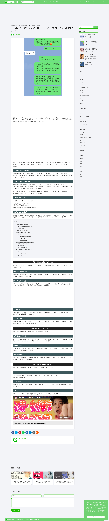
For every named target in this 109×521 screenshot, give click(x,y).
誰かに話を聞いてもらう (25, 236)
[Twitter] (16, 432)
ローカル (82, 158)
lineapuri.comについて (35, 519)
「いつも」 (21, 251)
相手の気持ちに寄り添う (25, 243)
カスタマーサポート (84, 95)
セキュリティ (83, 121)
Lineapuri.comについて (98, 2)
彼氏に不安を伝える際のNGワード (24, 249)
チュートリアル (83, 124)
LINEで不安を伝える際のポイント (24, 226)
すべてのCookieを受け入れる (96, 516)
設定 (81, 174)
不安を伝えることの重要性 (23, 224)
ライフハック (83, 156)
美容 (81, 171)
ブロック (82, 150)
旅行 (81, 169)
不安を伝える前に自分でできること (24, 232)
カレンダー (82, 106)
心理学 (81, 161)
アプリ (81, 82)
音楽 (81, 177)
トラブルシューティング (48, 2)
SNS (80, 74)
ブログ (81, 2)
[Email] (33, 432)
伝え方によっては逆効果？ (23, 230)
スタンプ (82, 119)
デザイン (82, 135)
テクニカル (82, 127)
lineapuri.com (17, 34)
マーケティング (83, 153)
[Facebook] (12, 432)
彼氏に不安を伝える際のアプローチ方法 (25, 242)
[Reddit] (37, 432)
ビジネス (82, 140)
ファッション (83, 142)
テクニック (82, 129)
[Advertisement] (54, 14)
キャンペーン (83, 108)
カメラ (81, 103)
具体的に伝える (23, 245)
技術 (81, 166)
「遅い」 (22, 255)
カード (81, 93)
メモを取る (22, 238)
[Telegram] (30, 432)
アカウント (82, 79)
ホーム (39, 2)
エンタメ (82, 90)
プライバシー (83, 145)
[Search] (32, 2)
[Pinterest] (19, 432)
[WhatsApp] (23, 432)
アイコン (82, 77)
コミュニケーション (73, 2)
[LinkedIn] (26, 432)
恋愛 (57, 2)
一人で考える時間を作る (25, 234)
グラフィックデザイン (85, 111)
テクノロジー (83, 132)
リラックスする (23, 240)
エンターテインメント (85, 87)
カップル (82, 100)
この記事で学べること (22, 228)
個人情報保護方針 (19, 519)
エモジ (81, 85)
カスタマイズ (63, 2)
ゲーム (81, 114)
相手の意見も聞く (24, 247)
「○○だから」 (23, 253)
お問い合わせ (88, 2)
